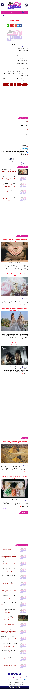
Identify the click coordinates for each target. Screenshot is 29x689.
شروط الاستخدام (25, 148)
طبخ (24, 15)
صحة (27, 15)
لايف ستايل (25, 84)
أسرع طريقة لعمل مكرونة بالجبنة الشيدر (8, 171)
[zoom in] (3, 15)
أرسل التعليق (24, 163)
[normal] (5, 15)
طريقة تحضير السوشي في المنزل (9, 651)
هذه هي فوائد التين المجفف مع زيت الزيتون (9, 603)
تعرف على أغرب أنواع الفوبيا (9, 576)
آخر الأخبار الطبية (5, 508)
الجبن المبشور (6, 84)
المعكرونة (19, 84)
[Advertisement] (14, 101)
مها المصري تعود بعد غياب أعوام (9, 658)
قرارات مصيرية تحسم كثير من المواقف (9, 563)
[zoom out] (7, 15)
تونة (15, 84)
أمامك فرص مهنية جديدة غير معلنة (9, 583)
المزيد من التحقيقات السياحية (7, 473)
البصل (11, 84)
